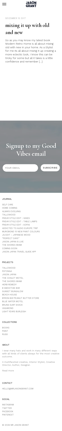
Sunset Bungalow (12, 291)
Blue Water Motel (12, 301)
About (5, 345)
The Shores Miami (12, 245)
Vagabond (7, 308)
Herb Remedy (9, 284)
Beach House (9, 294)
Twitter (7, 408)
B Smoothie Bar (11, 288)
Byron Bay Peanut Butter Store (20, 298)
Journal (7, 199)
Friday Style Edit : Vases (16, 218)
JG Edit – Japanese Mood (16, 235)
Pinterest (8, 414)
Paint (5, 331)
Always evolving (11, 211)
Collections (9, 322)
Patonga (7, 271)
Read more (8, 370)
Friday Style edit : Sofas (16, 225)
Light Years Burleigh (14, 311)
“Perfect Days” (10, 238)
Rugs (5, 334)
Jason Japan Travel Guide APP (19, 251)
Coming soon (9, 248)
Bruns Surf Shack (12, 305)
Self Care (7, 204)
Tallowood (9, 214)
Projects (7, 262)
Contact (7, 383)
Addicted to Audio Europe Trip (20, 228)
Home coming (9, 208)
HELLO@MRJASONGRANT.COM (17, 388)
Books (5, 327)
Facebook (7, 411)
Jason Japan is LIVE (13, 241)
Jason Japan (9, 274)
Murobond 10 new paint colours (21, 231)
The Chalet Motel (12, 278)
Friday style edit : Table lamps (19, 221)
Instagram (8, 404)
